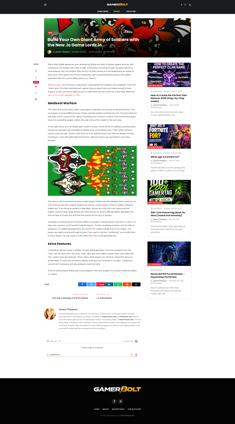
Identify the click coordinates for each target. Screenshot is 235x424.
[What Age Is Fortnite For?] (169, 136)
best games (57, 84)
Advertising (118, 409)
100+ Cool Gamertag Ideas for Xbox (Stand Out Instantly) (168, 214)
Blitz (95, 235)
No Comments (97, 52)
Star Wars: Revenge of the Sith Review (70, 298)
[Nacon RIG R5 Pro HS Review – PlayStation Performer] (169, 254)
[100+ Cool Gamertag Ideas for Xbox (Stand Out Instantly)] (169, 192)
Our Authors (134, 409)
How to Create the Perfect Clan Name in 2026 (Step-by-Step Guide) (169, 98)
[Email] (36, 99)
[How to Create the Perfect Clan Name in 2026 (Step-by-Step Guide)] (169, 75)
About (106, 409)
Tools (116, 11)
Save (37, 82)
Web (50, 33)
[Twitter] (36, 77)
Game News (102, 11)
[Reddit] (36, 86)
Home (97, 409)
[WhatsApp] (36, 93)
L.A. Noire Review (104, 298)
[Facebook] (36, 71)
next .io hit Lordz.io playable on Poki (64, 95)
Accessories (154, 264)
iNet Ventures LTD (127, 415)
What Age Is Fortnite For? (165, 156)
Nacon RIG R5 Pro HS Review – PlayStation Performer (168, 275)
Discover (131, 11)
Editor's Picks (155, 86)
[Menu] (45, 4)
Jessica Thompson (62, 52)
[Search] (190, 4)
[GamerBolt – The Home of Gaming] (117, 4)
